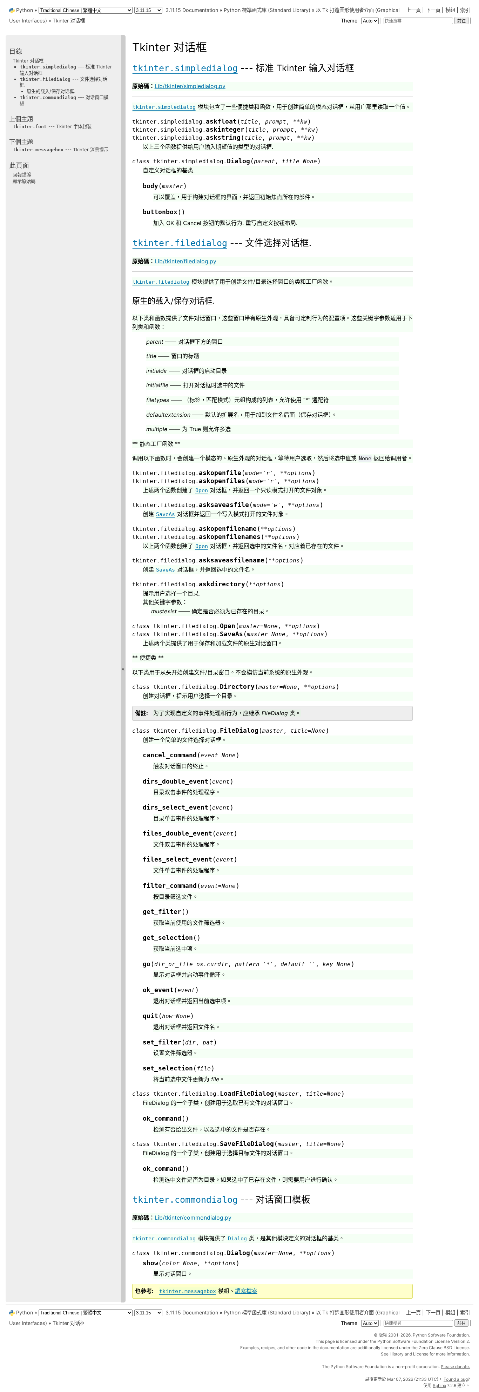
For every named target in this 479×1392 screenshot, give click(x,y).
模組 (450, 10)
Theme (350, 21)
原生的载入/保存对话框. (51, 91)
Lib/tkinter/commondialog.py (193, 1217)
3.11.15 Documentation (192, 10)
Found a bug (456, 1379)
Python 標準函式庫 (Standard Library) (267, 10)
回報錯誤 (22, 175)
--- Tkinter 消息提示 (60, 149)
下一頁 (433, 10)
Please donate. (455, 1366)
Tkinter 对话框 (69, 21)
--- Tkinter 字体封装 (52, 126)
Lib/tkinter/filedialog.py (185, 261)
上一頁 (413, 10)
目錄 (15, 51)
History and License (409, 1354)
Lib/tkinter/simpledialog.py (190, 86)
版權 (383, 1335)
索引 (465, 10)
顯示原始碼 (24, 181)
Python (24, 10)
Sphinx (439, 1385)
